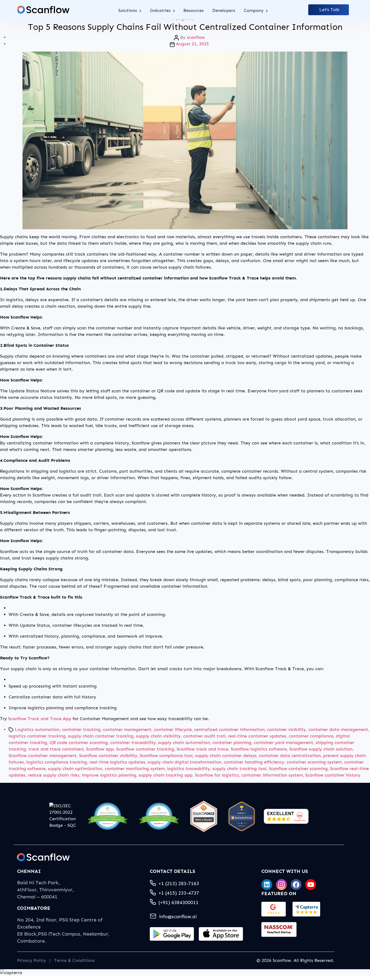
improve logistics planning (109, 775)
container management (127, 729)
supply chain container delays (226, 755)
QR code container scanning (79, 742)
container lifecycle (173, 729)
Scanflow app (100, 749)
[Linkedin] (266, 884)
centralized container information (229, 729)
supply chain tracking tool (239, 768)
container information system (272, 775)
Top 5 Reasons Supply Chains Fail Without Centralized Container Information (185, 27)
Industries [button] (161, 10)
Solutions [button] (128, 10)
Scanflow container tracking (145, 749)
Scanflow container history (332, 775)
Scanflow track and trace (202, 749)
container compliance (311, 736)
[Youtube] (310, 884)
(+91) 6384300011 (178, 902)
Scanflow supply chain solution (320, 749)
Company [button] (254, 10)
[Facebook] (296, 884)
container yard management (283, 742)
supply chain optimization (75, 768)
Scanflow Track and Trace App (39, 718)
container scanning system (314, 762)
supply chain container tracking (101, 736)
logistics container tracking (37, 736)
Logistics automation (37, 729)
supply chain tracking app (166, 775)
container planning (231, 742)
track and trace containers (56, 749)
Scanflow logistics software (259, 749)
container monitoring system (135, 768)
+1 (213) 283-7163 (178, 883)
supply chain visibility (158, 736)
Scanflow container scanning (298, 768)
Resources (193, 10)
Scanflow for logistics (217, 775)
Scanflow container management (43, 755)
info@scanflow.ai (178, 917)
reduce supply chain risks (53, 775)
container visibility (286, 729)
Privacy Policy (31, 960)
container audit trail (204, 736)
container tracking (81, 729)
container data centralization (290, 755)
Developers (223, 10)
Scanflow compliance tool (166, 755)
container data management (338, 729)
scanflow (196, 37)
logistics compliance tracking (56, 762)
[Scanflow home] (43, 10)
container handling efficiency (254, 762)
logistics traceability (188, 768)
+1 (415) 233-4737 (178, 893)
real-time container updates (257, 736)
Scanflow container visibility (108, 755)
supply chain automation (184, 742)
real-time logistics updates (117, 762)
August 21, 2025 (192, 43)
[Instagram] (281, 884)
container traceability (133, 742)
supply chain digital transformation (184, 762)
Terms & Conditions (74, 960)
